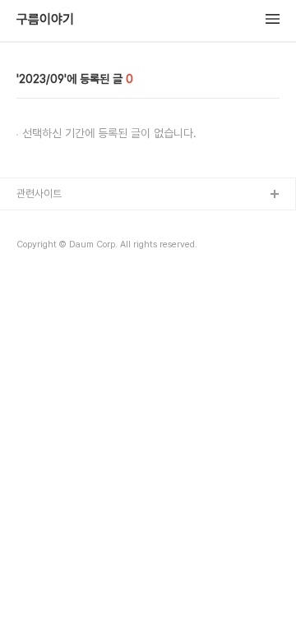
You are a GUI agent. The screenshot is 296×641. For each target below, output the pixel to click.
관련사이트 (39, 193)
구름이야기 (45, 19)
